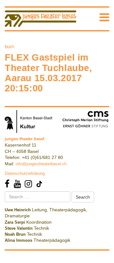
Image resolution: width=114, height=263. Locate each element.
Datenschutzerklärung (25, 173)
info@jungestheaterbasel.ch (41, 163)
